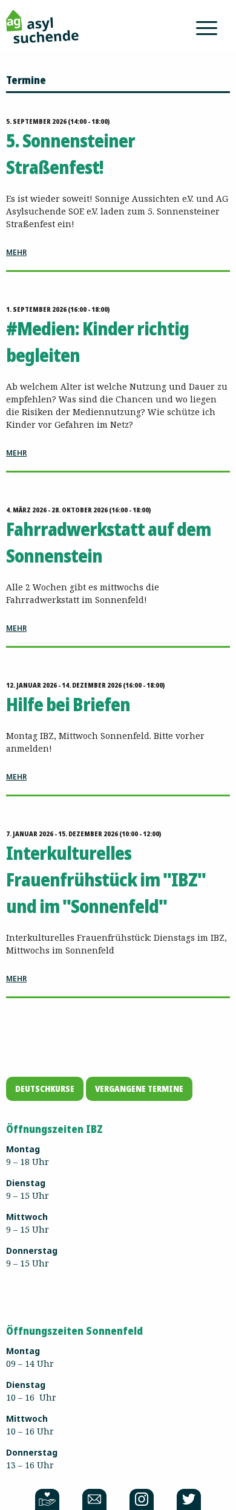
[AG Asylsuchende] (42, 25)
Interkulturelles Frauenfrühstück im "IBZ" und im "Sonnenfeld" (106, 879)
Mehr (16, 252)
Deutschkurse (44, 1088)
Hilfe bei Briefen (68, 704)
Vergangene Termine (139, 1088)
